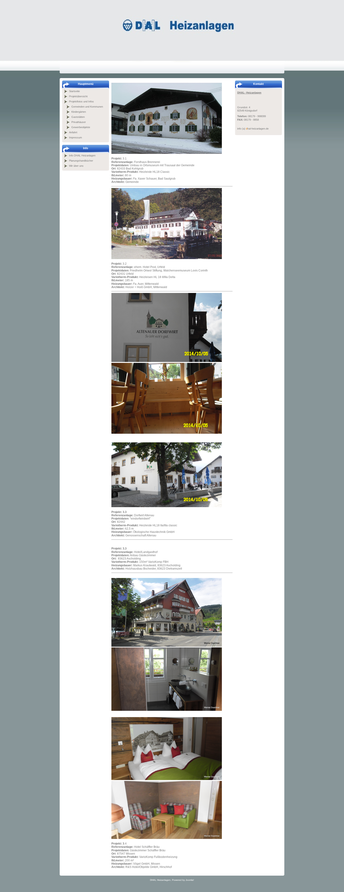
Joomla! (190, 880)
